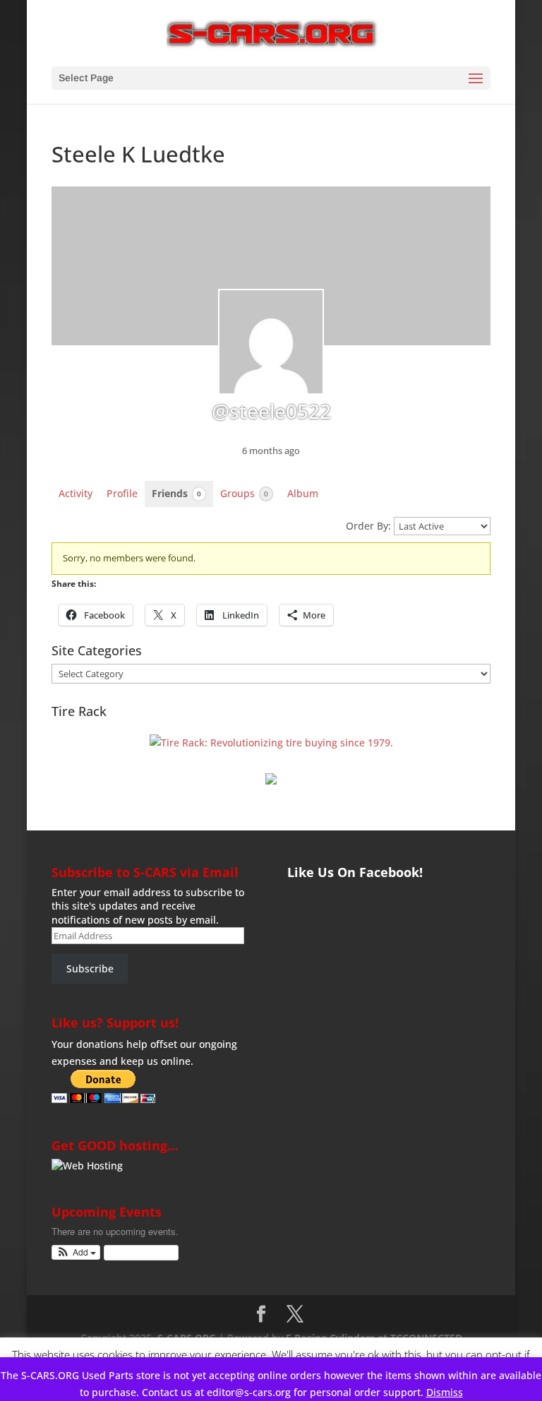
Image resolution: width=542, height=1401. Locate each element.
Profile (122, 493)
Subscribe (90, 968)
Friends (176, 493)
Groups (244, 493)
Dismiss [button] (444, 1392)
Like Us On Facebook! (355, 872)
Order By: (368, 525)
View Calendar (137, 1252)
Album (302, 493)
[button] (76, 1252)
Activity (75, 493)
